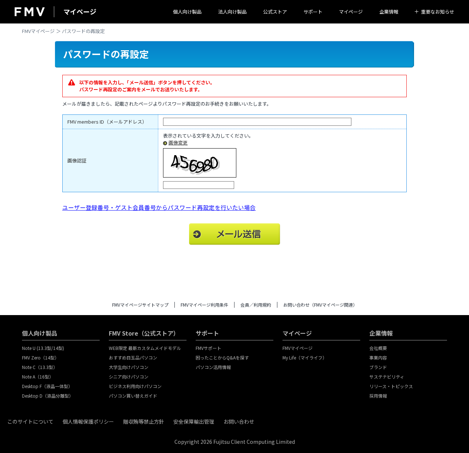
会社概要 (378, 348)
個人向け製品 (187, 11)
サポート (312, 11)
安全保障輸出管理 (193, 421)
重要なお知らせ (437, 11)
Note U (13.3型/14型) (43, 348)
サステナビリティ (386, 376)
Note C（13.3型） (40, 367)
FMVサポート (208, 348)
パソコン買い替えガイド (133, 395)
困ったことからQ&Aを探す (222, 357)
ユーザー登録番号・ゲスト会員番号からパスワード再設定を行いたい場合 (159, 207)
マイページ (351, 11)
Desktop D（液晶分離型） (47, 395)
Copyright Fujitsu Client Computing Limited (234, 441)
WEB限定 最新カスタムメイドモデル (145, 348)
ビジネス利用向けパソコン (135, 386)
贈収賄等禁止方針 (143, 421)
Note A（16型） (37, 376)
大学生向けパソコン (128, 367)
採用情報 (378, 395)
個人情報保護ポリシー (88, 421)
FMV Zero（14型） (40, 357)
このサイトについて (30, 421)
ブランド (378, 367)
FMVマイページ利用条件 (204, 305)
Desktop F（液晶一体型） (47, 386)
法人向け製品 (232, 11)
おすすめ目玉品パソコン (133, 357)
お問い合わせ (239, 421)
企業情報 (388, 11)
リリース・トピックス (391, 386)
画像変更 (178, 142)
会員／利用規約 (255, 305)
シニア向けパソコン (128, 376)
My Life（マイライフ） (304, 357)
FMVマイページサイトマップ (140, 305)
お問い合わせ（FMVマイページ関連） (320, 305)
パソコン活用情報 (213, 367)
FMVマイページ (38, 31)
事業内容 (378, 357)
